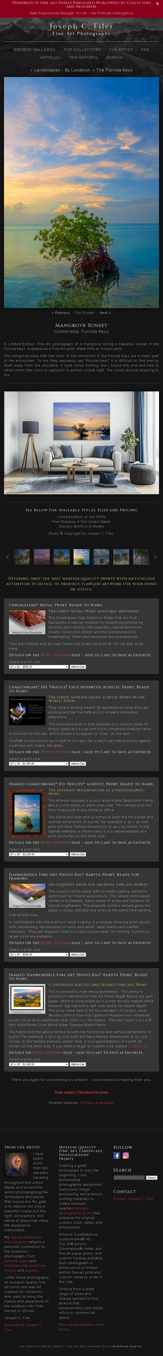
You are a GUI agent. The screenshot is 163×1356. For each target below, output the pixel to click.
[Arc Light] (42, 562)
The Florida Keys (114, 70)
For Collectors (82, 49)
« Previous (61, 313)
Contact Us (137, 1046)
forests (11, 1270)
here (83, 1020)
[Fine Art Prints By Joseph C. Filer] (81, 35)
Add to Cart (77, 666)
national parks (17, 1261)
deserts (31, 1270)
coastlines (37, 1266)
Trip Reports (83, 57)
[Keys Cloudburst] (101, 562)
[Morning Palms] (121, 562)
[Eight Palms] (22, 562)
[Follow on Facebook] (117, 1156)
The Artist (121, 49)
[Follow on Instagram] (127, 1156)
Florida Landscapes (97, 1103)
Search (114, 57)
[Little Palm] (141, 562)
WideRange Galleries (127, 1346)
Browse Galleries (35, 49)
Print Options (56, 655)
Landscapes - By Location (62, 70)
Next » (105, 313)
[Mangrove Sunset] (81, 562)
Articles (50, 57)
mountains (13, 1266)
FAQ (145, 49)
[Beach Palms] (62, 562)
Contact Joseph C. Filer (133, 1199)
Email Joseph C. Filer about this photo (82, 1092)
